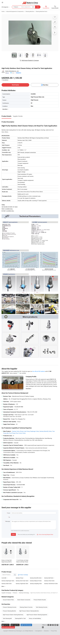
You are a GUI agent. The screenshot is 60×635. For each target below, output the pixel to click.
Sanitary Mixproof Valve (36, 580)
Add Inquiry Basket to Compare (30, 60)
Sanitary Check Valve (49, 580)
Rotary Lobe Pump (25, 431)
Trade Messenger (26, 625)
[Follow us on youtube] (55, 625)
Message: (8, 521)
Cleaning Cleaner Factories (26, 607)
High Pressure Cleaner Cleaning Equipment (37, 614)
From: (8, 513)
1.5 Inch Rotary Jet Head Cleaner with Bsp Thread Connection (22, 561)
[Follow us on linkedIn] (43, 627)
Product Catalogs (23, 574)
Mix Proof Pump (11, 433)
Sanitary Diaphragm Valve (8, 580)
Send (13, 534)
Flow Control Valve (21, 433)
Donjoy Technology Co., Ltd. (12, 71)
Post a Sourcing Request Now (45, 534)
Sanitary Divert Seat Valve (22, 580)
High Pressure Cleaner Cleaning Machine (29, 611)
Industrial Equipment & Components (15, 11)
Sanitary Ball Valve (48, 578)
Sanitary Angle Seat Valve (22, 583)
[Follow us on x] (50, 625)
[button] (2, 2)
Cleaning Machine (29, 11)
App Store (5, 625)
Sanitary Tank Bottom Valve (51, 583)
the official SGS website (38, 371)
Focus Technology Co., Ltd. (19, 630)
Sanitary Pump (19, 578)
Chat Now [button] (45, 85)
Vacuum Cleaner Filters (8, 599)
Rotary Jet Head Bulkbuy (35, 618)
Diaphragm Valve (34, 431)
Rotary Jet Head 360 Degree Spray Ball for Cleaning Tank (7, 561)
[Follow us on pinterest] (57, 625)
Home (3, 11)
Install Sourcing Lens (9, 627)
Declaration (46, 630)
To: (9, 517)
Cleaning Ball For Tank (20, 618)
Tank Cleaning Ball (7, 618)
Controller (4, 578)
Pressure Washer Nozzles (40, 599)
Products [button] (16, 7)
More (3, 621)
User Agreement (38, 630)
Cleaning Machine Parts (41, 11)
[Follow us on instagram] (53, 625)
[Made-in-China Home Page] (30, 2)
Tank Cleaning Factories (41, 607)
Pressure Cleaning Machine (9, 611)
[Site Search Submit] (37, 7)
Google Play (15, 625)
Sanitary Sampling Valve (36, 583)
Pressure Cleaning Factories (9, 607)
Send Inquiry (15, 85)
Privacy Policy (54, 630)
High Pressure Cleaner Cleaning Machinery (13, 614)
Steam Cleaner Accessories (23, 599)
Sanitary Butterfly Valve (46, 431)
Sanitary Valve (16, 431)
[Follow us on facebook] (48, 625)
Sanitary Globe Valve (7, 583)
